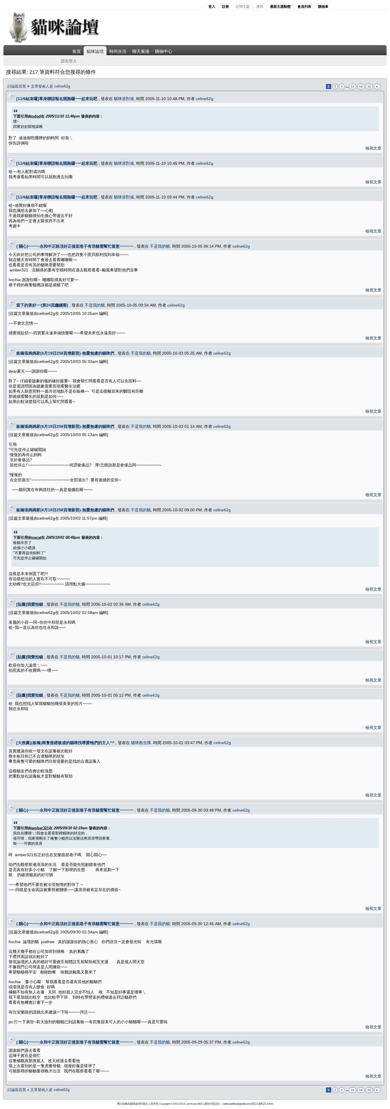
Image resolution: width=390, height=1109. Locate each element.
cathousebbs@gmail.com (236, 1103)
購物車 (323, 7)
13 (352, 86)
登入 (211, 7)
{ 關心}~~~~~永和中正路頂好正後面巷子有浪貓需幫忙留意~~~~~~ (74, 246)
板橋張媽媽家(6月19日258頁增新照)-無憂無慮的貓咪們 (65, 353)
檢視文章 (373, 148)
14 (361, 86)
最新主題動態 (280, 7)
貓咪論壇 (95, 51)
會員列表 (304, 7)
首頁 (76, 51)
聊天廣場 (140, 51)
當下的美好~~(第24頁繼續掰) (42, 305)
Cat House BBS (193, 1103)
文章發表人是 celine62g (50, 86)
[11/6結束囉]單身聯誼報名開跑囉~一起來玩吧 (56, 98)
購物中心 (163, 51)
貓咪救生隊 (141, 742)
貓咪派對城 (124, 98)
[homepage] (61, 42)
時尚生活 (117, 51)
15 (369, 86)
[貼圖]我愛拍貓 (29, 604)
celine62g (204, 98)
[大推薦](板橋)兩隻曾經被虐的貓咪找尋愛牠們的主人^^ (65, 742)
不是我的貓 (160, 246)
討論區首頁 (16, 86)
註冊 (225, 7)
